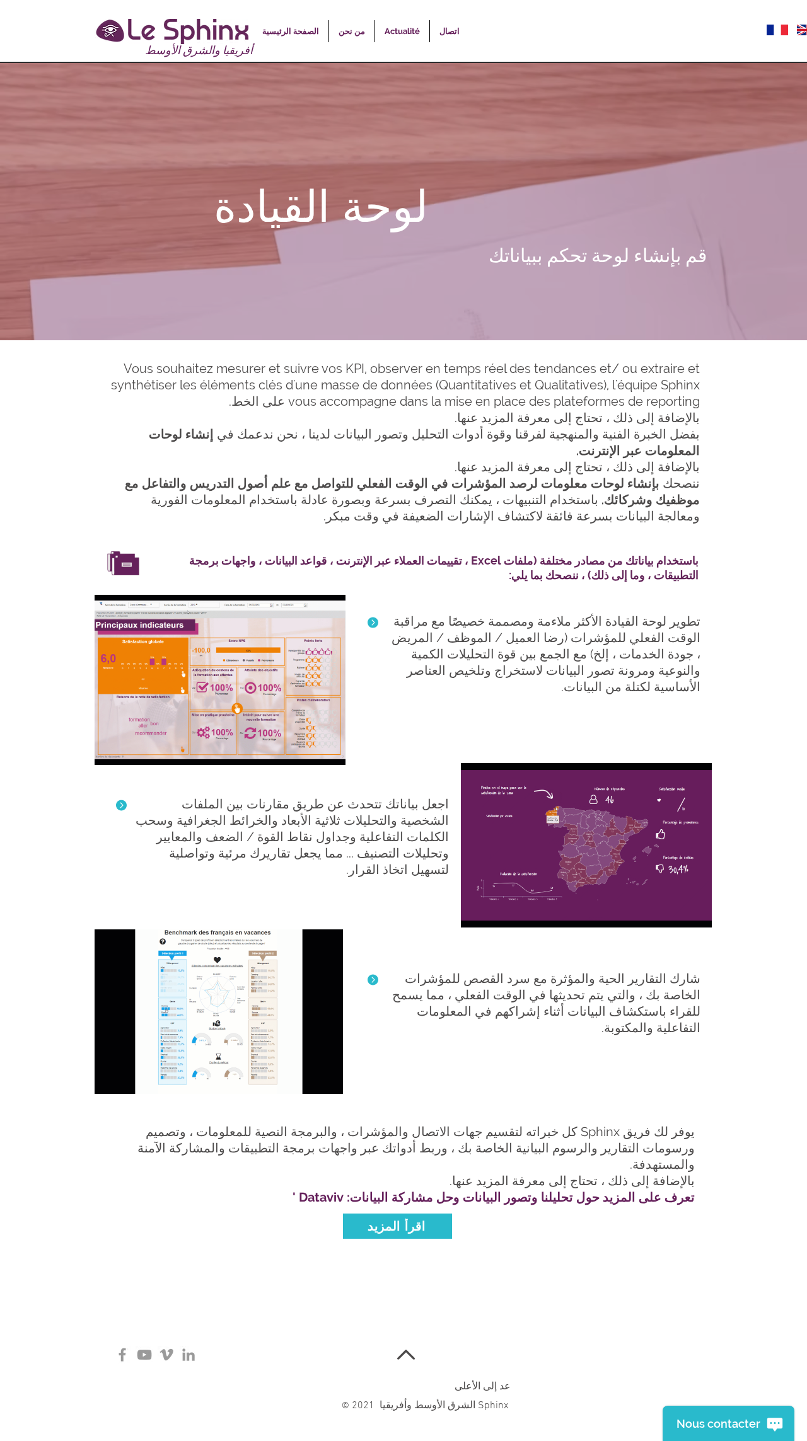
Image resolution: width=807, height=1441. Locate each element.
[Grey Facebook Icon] (122, 1354)
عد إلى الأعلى (483, 1387)
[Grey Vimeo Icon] (166, 1354)
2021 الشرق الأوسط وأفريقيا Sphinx (426, 1405)
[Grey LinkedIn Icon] (188, 1354)
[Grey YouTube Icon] (144, 1354)
